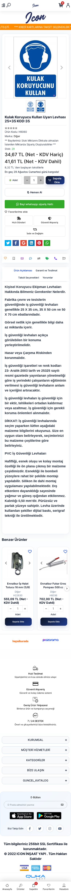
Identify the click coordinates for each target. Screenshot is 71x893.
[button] (9, 67)
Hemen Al (36, 192)
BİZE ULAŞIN (35, 770)
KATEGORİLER (35, 760)
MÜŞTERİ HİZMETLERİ (35, 750)
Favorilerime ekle (18, 211)
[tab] (23, 270)
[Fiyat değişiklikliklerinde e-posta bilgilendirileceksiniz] (48, 258)
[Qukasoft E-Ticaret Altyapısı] (35, 877)
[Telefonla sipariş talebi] (56, 258)
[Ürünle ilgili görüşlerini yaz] (31, 258)
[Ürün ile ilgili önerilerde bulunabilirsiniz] (65, 258)
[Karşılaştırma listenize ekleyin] (40, 258)
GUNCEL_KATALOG (35, 780)
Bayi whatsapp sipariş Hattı (36, 204)
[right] (67, 588)
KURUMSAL (35, 740)
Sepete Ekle (57, 180)
